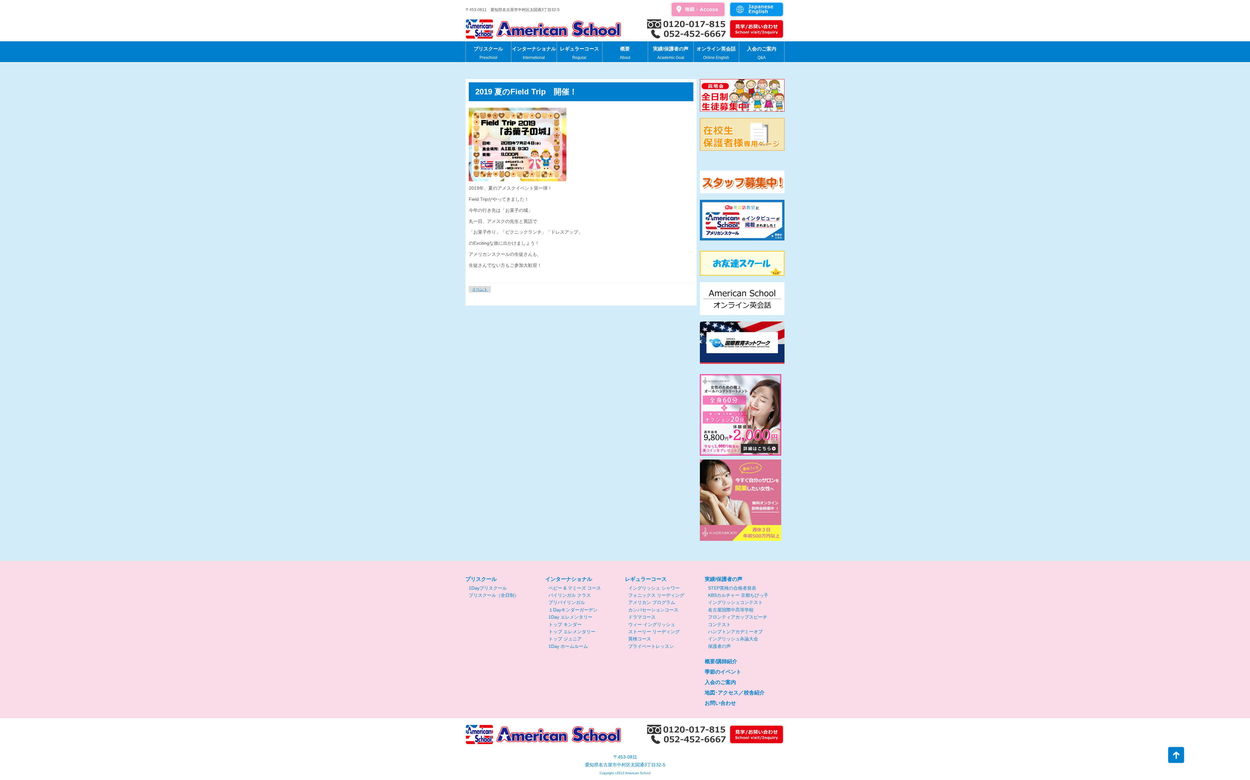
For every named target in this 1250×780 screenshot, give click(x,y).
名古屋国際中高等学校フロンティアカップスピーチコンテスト (737, 617)
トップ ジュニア (565, 638)
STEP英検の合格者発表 (732, 588)
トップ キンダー (565, 624)
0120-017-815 (686, 24)
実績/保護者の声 (670, 53)
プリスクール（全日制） (494, 595)
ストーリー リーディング (654, 631)
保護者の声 (719, 646)
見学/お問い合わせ (757, 29)
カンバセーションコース (653, 609)
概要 (625, 53)
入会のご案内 (761, 53)
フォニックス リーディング (656, 595)
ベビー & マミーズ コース (575, 588)
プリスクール (488, 53)
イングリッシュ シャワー (654, 588)
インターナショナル (534, 53)
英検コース (639, 638)
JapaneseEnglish (757, 10)
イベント (480, 289)
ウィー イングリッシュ (651, 624)
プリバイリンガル (567, 602)
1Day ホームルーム (568, 646)
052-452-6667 (686, 34)
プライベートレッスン (651, 646)
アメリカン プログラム (651, 602)
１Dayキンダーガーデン (573, 609)
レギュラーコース (579, 53)
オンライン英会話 (716, 53)
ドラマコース (642, 617)
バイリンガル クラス (570, 595)
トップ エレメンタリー (572, 631)
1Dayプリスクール (488, 588)
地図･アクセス (698, 10)
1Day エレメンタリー (570, 617)
